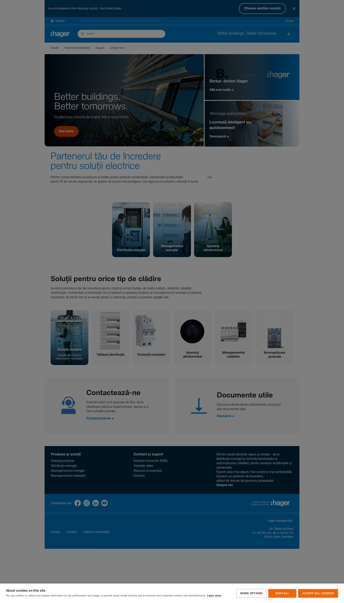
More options (251, 593)
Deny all (282, 593)
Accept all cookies (318, 593)
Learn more (214, 595)
